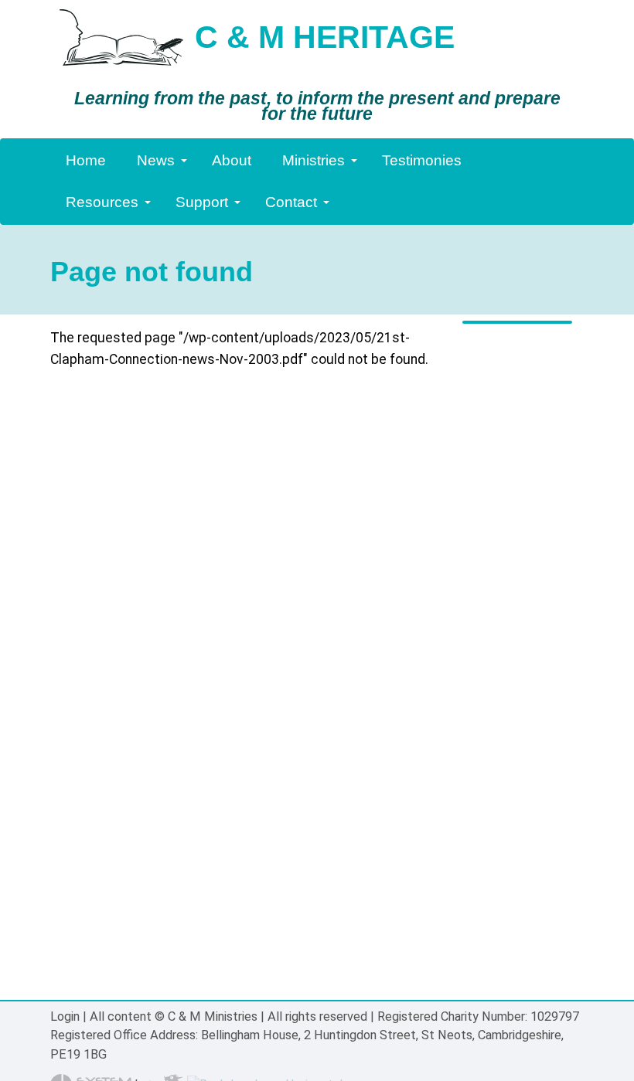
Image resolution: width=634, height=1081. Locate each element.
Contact (291, 202)
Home (86, 160)
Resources (102, 202)
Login (65, 1016)
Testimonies (422, 160)
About (231, 160)
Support (202, 202)
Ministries (313, 160)
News (156, 160)
